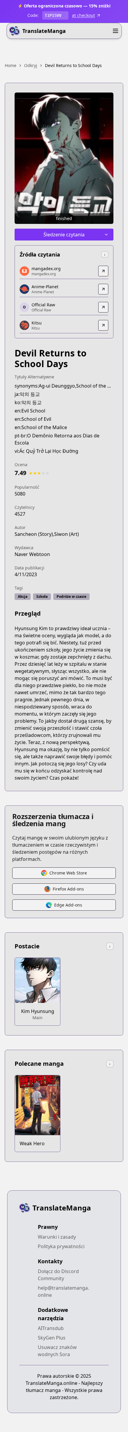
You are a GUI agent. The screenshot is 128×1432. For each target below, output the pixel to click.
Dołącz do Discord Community (58, 1275)
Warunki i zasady (57, 1237)
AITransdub (51, 1328)
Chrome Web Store (68, 873)
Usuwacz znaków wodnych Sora (57, 1351)
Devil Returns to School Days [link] (73, 65)
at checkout (83, 15)
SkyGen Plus (51, 1337)
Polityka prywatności (61, 1246)
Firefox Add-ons (68, 889)
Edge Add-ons (68, 905)
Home (10, 65)
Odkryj (30, 65)
